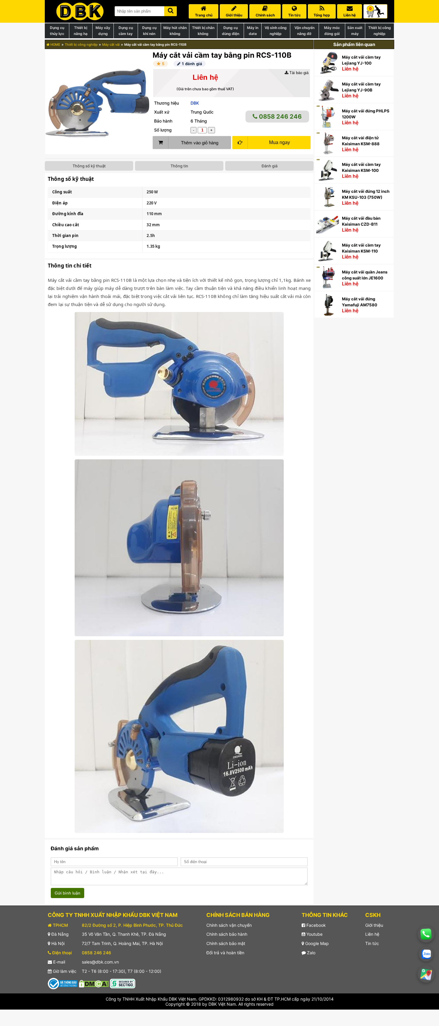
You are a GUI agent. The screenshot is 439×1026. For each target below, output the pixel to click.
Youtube (314, 934)
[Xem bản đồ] (426, 974)
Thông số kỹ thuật (89, 165)
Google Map (316, 943)
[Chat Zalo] (426, 954)
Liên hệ (372, 934)
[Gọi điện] (426, 934)
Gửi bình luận (67, 893)
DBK (195, 102)
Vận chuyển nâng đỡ (304, 30)
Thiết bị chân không (203, 30)
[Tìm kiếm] (170, 10)
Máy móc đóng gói (332, 30)
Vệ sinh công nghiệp (276, 30)
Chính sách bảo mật (225, 943)
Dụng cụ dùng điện (230, 30)
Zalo (310, 952)
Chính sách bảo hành (226, 934)
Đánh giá (269, 165)
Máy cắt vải (111, 44)
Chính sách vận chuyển (229, 925)
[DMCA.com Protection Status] (94, 983)
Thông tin (179, 165)
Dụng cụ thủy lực (57, 30)
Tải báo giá (298, 73)
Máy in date (252, 30)
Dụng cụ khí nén (149, 30)
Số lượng (163, 129)
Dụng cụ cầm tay (126, 30)
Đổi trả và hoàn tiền (225, 952)
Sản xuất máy (355, 30)
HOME (55, 44)
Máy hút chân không (175, 30)
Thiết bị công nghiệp (379, 30)
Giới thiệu (374, 925)
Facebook (315, 925)
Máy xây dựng (103, 30)
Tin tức (372, 943)
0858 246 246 (279, 116)
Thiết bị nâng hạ (81, 30)
